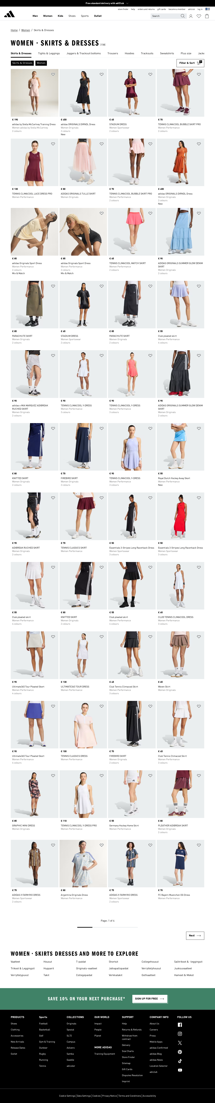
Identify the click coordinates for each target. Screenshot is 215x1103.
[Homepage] (9, 14)
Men (35, 16)
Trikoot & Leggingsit (23, 968)
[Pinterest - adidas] (190, 1052)
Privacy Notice (109, 1096)
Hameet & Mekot (184, 975)
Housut (48, 962)
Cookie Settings (67, 1096)
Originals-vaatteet (86, 968)
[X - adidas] (190, 1043)
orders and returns (146, 9)
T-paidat (81, 962)
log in (200, 9)
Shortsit (113, 962)
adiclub (191, 9)
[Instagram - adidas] (190, 1034)
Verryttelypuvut (20, 975)
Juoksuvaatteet (183, 968)
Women (47, 16)
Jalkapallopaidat (118, 968)
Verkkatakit (115, 975)
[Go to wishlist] (199, 16)
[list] (107, 54)
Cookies (96, 1096)
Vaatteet (15, 962)
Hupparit (49, 968)
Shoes (72, 16)
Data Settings (84, 1096)
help (133, 9)
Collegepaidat (84, 975)
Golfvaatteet (148, 975)
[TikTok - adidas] (190, 1061)
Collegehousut (150, 962)
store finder (123, 9)
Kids (60, 16)
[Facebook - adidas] (190, 1025)
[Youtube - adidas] (190, 1070)
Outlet (98, 16)
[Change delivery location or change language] (207, 9)
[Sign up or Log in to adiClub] (191, 16)
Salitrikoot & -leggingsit (188, 962)
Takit (46, 975)
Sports (85, 16)
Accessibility (149, 1096)
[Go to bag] (207, 16)
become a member (177, 9)
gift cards (161, 9)
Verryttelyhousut (151, 968)
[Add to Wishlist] (53, 75)
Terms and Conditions (129, 1096)
